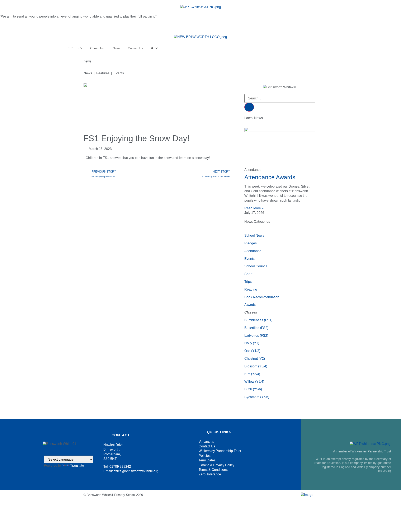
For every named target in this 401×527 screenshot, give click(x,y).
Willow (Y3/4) (254, 381)
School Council (255, 266)
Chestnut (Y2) (254, 358)
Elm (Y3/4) (252, 374)
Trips (248, 281)
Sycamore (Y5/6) (256, 397)
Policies (205, 455)
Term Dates (207, 460)
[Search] (249, 107)
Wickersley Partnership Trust (220, 451)
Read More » (254, 208)
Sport (248, 274)
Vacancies (206, 441)
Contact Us (207, 446)
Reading (250, 289)
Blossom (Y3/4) (255, 366)
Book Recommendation (261, 297)
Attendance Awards (269, 177)
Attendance (252, 251)
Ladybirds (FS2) (256, 335)
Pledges (250, 243)
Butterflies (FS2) (256, 328)
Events (249, 258)
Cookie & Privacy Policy (216, 465)
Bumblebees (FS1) (258, 320)
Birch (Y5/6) (253, 389)
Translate (77, 465)
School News (254, 235)
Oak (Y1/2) (252, 351)
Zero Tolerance (210, 474)
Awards (250, 304)
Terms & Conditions (213, 469)
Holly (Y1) (251, 343)
